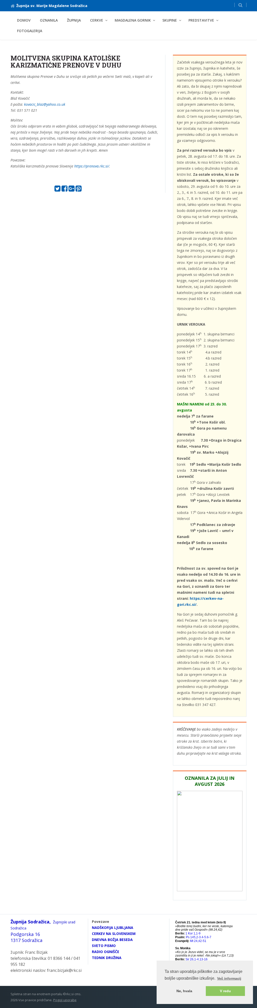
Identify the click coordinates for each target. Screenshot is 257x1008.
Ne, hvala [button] (184, 991)
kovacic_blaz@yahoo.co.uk (44, 104)
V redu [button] (225, 991)
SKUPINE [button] (169, 20)
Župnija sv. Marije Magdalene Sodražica (51, 5)
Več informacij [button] (229, 978)
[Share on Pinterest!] (79, 189)
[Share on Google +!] (72, 189)
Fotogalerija (29, 30)
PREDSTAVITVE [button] (201, 20)
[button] (240, 5)
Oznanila (49, 20)
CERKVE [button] (96, 20)
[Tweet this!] (57, 189)
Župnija (74, 20)
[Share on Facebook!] (64, 189)
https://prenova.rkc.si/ (91, 166)
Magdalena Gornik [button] (133, 20)
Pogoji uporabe (65, 1000)
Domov (24, 20)
